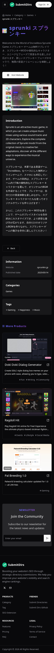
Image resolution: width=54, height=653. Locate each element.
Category (6, 602)
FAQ (4, 636)
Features (6, 626)
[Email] (10, 588)
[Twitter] (4, 588)
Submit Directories (38, 602)
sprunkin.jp (42, 267)
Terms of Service (37, 631)
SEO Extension (9, 612)
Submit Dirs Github (38, 607)
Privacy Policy (35, 626)
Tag (4, 607)
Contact (33, 636)
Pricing (5, 631)
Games (30, 15)
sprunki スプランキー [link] (12, 19)
